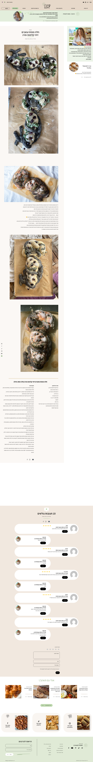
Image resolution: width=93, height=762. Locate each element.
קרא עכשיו (85, 696)
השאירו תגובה (57, 647)
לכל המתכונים (48, 705)
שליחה (57, 672)
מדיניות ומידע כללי (47, 744)
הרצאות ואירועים (35, 8)
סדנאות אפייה (59, 8)
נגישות (49, 754)
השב (65, 531)
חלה (48, 516)
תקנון (50, 752)
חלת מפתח (44, 516)
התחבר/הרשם (9, 2)
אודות (50, 746)
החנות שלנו (15, 8)
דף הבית (86, 8)
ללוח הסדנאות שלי (87, 77)
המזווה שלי (49, 748)
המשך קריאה (88, 59)
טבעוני (30, 30)
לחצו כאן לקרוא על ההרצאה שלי (51, 20)
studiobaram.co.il (11, 760)
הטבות (24, 8)
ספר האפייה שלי (60, 752)
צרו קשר (49, 750)
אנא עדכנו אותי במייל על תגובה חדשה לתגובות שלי (49, 669)
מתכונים (73, 8)
